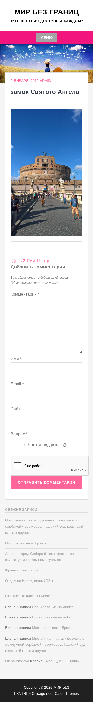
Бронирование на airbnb (52, 607)
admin (45, 81)
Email (17, 384)
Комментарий (25, 294)
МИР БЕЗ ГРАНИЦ (46, 12)
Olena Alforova (17, 661)
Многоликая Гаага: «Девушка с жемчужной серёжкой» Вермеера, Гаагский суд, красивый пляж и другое (44, 526)
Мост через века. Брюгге (26, 543)
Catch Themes (67, 693)
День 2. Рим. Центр (30, 261)
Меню (46, 38)
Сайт (15, 409)
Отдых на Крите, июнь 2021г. (29, 581)
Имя (16, 359)
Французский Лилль (21, 570)
